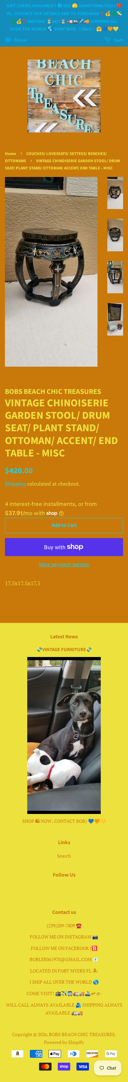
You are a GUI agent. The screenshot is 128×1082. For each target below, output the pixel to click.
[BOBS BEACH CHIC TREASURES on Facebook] (56, 889)
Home (10, 154)
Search (64, 856)
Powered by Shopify (64, 1042)
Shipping (15, 483)
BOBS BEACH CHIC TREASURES (82, 1034)
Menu (20, 40)
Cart (118, 40)
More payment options (64, 564)
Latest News (64, 636)
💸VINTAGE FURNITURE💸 (64, 649)
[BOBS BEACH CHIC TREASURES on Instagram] (71, 889)
